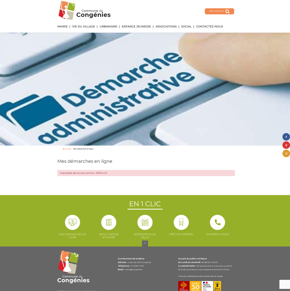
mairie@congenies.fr (134, 269)
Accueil (68, 149)
